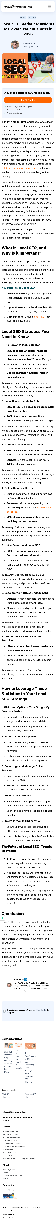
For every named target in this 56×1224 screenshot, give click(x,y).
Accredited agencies (11, 1137)
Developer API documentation (15, 1146)
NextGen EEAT (8, 1149)
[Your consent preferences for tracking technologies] (2, 917)
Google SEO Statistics (31, 1095)
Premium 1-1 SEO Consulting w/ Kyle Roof (19, 1158)
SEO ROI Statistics (6, 1095)
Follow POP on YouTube (12, 1176)
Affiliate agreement (10, 1131)
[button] (49, 6)
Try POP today (28, 100)
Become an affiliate (10, 1134)
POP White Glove (10, 1152)
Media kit (6, 1173)
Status (5, 1179)
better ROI (39, 316)
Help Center (41, 1010)
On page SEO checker (12, 1143)
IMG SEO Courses (10, 1140)
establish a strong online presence (20, 168)
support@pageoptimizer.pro (14, 1190)
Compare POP (8, 1155)
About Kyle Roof (9, 1170)
